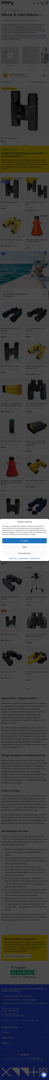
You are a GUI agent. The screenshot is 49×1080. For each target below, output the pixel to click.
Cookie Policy (13, 558)
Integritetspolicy (24, 558)
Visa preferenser (24, 553)
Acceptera (24, 541)
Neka (25, 547)
